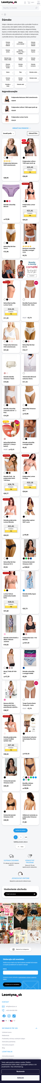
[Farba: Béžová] (29, 341)
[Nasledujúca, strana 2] (21, 837)
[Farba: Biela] (5, 158)
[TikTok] (13, 1015)
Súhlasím (20, 1078)
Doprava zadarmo (7, 1059)
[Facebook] (3, 1015)
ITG (30, 172)
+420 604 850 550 (11, 1010)
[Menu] (38, 2)
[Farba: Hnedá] (10, 473)
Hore (22, 846)
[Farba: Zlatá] (5, 590)
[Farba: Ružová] (10, 201)
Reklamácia (5, 1035)
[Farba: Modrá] (24, 590)
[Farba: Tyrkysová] (24, 780)
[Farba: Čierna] (7, 158)
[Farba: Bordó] (7, 201)
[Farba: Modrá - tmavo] (33, 777)
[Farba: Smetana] (10, 158)
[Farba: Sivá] (12, 668)
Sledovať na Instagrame (22, 949)
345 (26, 837)
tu (22, 1067)
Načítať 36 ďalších (20, 830)
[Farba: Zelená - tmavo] (29, 780)
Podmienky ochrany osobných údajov (13, 1038)
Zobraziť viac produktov (20, 128)
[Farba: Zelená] (26, 558)
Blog (3, 1048)
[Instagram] (8, 1015)
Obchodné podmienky (8, 1041)
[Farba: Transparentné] (24, 812)
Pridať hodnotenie (11, 894)
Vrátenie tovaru (7, 1032)
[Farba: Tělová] (12, 158)
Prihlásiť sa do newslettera (12, 984)
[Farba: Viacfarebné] (31, 558)
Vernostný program (8, 1045)
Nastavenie (21, 1071)
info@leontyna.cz (11, 1006)
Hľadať (36, 8)
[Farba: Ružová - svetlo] (5, 634)
